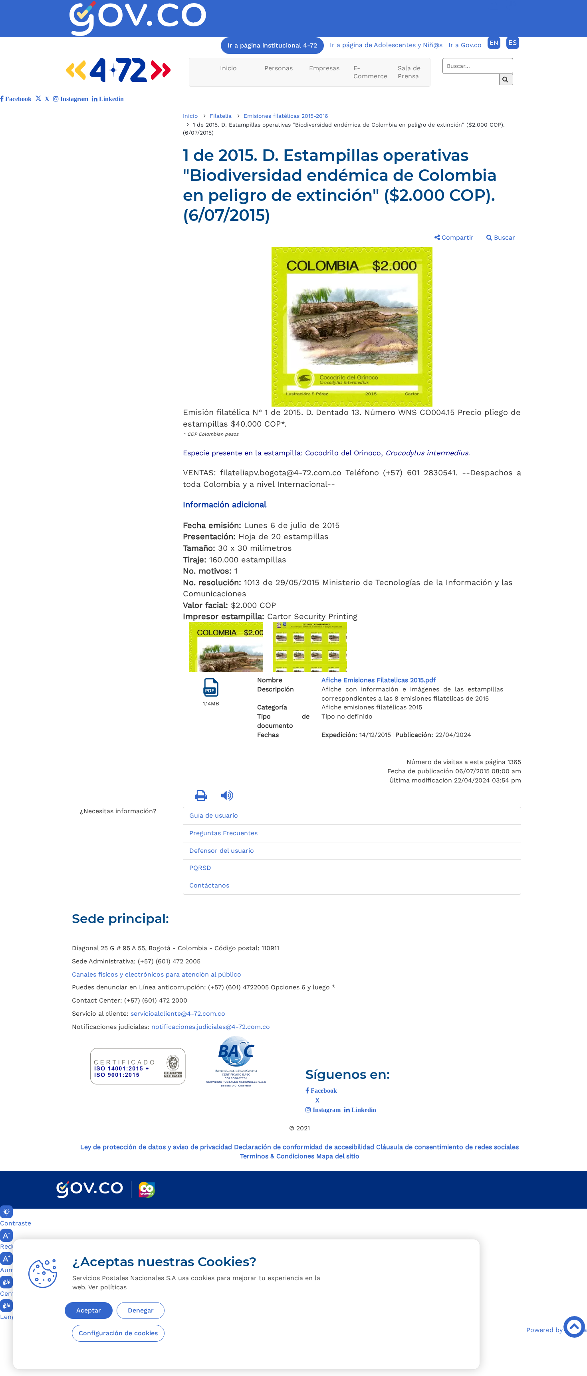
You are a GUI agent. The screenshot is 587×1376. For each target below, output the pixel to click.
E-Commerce (370, 72)
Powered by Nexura (556, 1330)
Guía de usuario (213, 815)
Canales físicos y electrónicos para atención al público (156, 974)
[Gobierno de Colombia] (90, 1190)
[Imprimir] (201, 796)
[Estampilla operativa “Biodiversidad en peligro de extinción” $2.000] (226, 647)
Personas (278, 68)
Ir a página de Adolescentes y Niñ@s (386, 45)
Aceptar (88, 1310)
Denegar (141, 1310)
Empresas (324, 68)
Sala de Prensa (409, 72)
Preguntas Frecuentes (223, 833)
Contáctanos (209, 885)
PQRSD (200, 868)
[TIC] (455, 923)
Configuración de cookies (118, 1333)
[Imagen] (138, 18)
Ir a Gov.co (465, 45)
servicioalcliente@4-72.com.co (178, 1013)
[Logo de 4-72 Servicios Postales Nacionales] (118, 70)
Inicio (228, 68)
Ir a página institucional (272, 45)
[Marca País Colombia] (147, 1190)
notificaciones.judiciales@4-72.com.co (210, 1027)
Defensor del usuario (221, 850)
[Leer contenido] (228, 796)
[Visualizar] (211, 687)
